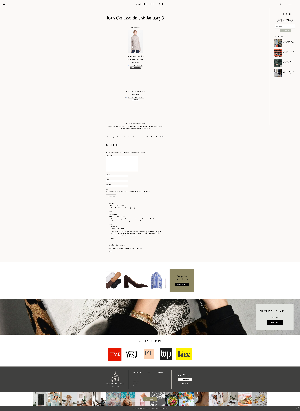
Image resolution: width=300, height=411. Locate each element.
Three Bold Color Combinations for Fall (288, 42)
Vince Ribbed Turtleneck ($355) (135, 56)
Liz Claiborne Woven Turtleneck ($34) (139, 128)
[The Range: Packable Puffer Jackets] (278, 63)
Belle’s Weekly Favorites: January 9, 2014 (154, 137)
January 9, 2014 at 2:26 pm (117, 216)
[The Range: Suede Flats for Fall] (278, 53)
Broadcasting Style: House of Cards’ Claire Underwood (120, 137)
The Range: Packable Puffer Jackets (288, 62)
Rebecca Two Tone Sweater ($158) (135, 91)
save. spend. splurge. (114, 244)
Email (108, 179)
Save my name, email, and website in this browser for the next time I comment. (128, 191)
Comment (109, 155)
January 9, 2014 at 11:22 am (117, 205)
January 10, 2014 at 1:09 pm (117, 246)
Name (108, 174)
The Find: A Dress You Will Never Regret (288, 72)
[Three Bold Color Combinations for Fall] (278, 43)
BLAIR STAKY (164, 408)
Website (108, 184)
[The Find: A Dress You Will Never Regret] (278, 73)
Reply (110, 211)
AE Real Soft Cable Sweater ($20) (135, 123)
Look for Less (135, 14)
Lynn (110, 203)
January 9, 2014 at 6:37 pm (119, 228)
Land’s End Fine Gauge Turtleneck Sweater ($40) (127, 126)
